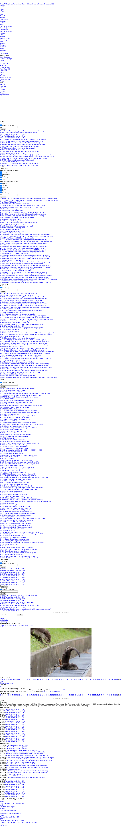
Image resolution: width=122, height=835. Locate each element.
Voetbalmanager (5, 57)
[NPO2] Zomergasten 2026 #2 (12, 429)
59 (111, 679)
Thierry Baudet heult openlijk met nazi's (14, 539)
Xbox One (3, 65)
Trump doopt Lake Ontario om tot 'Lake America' (17, 148)
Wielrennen (3, 50)
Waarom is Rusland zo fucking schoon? (14, 417)
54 (101, 679)
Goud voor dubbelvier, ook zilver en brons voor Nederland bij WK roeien (24, 255)
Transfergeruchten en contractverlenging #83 (16, 520)
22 (40, 679)
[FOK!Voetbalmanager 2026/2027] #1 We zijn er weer (19, 464)
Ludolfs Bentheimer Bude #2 (11, 452)
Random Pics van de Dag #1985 (14, 738)
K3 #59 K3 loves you (9, 544)
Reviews (35, 4)
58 (109, 679)
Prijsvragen (3, 88)
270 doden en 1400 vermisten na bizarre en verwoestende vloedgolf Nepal (24, 158)
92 (1, 686)
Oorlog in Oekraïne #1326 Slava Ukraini (15, 392)
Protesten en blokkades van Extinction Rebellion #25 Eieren (21, 405)
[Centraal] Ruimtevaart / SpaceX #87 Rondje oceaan (18, 498)
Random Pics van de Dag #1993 (12, 582)
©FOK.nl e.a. (4, 825)
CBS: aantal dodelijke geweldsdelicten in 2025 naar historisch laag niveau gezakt (27, 156)
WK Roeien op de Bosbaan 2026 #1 (13, 494)
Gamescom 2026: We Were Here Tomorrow (15, 270)
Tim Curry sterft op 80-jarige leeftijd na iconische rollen (19, 163)
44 (82, 679)
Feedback (3, 93)
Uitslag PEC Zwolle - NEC (10, 219)
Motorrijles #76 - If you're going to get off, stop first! (18, 549)
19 (35, 679)
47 (88, 679)
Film (1, 35)
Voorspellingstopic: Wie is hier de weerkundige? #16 (18, 422)
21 (39, 679)
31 (58, 679)
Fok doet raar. (7, 503)
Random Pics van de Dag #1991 (14, 726)
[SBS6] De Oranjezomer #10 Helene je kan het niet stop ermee (21, 542)
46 (86, 679)
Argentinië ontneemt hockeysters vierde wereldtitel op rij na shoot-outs (23, 246)
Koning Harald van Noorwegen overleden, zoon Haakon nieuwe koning (24, 363)
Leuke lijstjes (4, 620)
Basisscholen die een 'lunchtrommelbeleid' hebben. (17, 556)
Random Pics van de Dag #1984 (14, 740)
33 (61, 679)
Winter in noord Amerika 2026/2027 (13, 522)
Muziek (2, 33)
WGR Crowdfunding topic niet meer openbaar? (16, 547)
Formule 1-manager (6, 59)
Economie (3, 21)
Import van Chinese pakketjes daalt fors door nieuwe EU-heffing (22, 216)
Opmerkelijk (4, 28)
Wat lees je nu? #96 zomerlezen (12, 440)
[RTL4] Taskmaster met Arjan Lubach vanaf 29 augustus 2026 (21, 534)
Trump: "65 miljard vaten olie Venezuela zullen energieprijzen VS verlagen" (25, 267)
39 (73, 679)
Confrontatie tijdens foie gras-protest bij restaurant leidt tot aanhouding (23, 239)
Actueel (2, 16)
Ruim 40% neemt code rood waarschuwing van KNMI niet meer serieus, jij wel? (27, 333)
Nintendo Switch (5, 67)
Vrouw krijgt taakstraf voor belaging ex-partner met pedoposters (21, 263)
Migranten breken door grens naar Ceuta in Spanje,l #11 (19, 462)
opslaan (3, 129)
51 (96, 679)
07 (12, 679)
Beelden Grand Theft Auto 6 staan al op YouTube (17, 375)
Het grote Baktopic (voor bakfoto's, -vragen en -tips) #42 (19, 443)
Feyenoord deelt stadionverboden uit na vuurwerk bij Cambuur (21, 357)
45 (84, 679)
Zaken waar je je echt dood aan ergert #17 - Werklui (18, 428)
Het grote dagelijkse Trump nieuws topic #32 (16, 486)
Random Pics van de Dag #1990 (14, 728)
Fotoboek (3, 86)
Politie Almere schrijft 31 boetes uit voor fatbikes (17, 238)
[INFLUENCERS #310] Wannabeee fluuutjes (16, 400)
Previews (41, 4)
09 (16, 679)
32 (60, 679)
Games (2, 60)
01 (1, 679)
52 (98, 679)
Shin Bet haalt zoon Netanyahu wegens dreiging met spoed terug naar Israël (25, 234)
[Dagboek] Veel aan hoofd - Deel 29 (14, 448)
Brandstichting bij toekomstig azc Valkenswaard (17, 160)
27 (50, 679)
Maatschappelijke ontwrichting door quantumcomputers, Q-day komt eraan (25, 393)
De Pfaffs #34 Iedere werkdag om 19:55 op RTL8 (18, 416)
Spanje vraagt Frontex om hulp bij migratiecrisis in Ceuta (19, 321)
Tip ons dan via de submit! (57, 690)
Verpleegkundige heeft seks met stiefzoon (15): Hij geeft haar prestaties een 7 (25, 155)
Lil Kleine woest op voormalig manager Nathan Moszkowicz (21, 558)
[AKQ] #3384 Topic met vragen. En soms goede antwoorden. (21, 487)
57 (107, 679)
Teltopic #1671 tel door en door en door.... (15, 441)
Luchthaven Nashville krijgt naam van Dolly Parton (17, 269)
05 (8, 679)
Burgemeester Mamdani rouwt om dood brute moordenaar (20, 146)
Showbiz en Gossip (6, 26)
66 (2, 681)
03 (4, 679)
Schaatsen (3, 52)
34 (63, 679)
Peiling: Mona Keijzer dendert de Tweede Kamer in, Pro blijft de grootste (24, 258)
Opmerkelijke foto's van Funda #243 (13, 431)
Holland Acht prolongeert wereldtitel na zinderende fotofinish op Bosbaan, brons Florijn (28, 198)
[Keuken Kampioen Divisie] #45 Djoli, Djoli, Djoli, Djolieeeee (21, 424)
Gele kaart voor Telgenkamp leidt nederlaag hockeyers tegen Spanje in (23, 272)
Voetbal (2, 43)
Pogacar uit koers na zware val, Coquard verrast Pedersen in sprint (22, 248)
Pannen (4, 546)
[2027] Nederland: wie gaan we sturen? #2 (15, 525)
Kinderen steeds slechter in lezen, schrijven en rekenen (19, 397)
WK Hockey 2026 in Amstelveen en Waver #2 (17, 457)
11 (19, 679)
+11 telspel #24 (7, 438)
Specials (46, 4)
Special (4, 189)
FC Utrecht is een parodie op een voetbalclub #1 (17, 474)
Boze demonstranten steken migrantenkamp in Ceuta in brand (21, 310)
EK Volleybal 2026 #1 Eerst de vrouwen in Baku (17, 513)
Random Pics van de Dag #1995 (12, 162)
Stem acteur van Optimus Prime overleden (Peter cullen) (19, 489)
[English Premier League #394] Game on (15, 419)
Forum (2, 4)
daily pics (3, 683)
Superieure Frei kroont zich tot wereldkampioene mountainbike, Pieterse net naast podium (29, 200)
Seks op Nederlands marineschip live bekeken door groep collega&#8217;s (25, 501)
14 (25, 679)
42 (79, 679)
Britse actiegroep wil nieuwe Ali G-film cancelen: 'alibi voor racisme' (23, 214)
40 (75, 679)
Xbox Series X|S (5, 69)
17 (31, 679)
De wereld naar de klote (9, 229)
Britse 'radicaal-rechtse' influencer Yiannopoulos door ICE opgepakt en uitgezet (26, 236)
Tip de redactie (4, 94)
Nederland (3, 17)
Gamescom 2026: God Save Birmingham (14, 204)
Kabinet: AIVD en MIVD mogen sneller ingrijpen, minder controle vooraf (25, 265)
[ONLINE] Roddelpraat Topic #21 (13, 537)
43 (80, 679)
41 (77, 679)
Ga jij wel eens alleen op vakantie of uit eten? (16, 523)
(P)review (5, 187)
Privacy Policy (20, 822)
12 (21, 679)
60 (113, 679)
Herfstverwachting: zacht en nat (11, 210)
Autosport (3, 47)
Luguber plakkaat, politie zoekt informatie (15, 541)
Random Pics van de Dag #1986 (14, 736)
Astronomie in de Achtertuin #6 (12, 554)
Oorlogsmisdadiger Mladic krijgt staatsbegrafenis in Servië (20, 372)
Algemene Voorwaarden (7, 822)
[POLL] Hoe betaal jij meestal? (12, 465)
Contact (2, 89)
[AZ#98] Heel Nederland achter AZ (13, 529)
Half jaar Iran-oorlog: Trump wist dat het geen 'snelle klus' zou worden (23, 243)
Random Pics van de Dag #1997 (12, 150)
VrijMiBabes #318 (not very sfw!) (12, 581)
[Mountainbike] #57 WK (10, 404)
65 (1, 681)
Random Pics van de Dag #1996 (12, 153)
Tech (1, 24)
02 (2, 679)
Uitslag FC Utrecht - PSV (10, 202)
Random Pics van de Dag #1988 (14, 731)
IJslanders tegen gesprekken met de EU (14, 407)
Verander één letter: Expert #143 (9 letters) (15, 508)
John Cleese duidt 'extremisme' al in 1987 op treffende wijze (20, 143)
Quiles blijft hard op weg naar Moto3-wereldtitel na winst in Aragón (22, 131)
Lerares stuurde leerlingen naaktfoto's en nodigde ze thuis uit (20, 151)
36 (67, 679)
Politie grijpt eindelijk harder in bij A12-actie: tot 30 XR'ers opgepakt (23, 139)
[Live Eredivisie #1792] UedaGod (13, 390)
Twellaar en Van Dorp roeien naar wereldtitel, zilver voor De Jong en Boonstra (26, 274)
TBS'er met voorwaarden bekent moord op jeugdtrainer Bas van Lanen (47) (25, 282)
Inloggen (2, 5)
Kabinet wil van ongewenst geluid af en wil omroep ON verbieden (22, 144)
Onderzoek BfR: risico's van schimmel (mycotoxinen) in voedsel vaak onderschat (27, 257)
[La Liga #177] (7, 398)
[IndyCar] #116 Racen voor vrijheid (13, 517)
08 (14, 679)
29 (54, 679)
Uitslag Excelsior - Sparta (10, 245)
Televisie (2, 36)
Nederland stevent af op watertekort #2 (14, 469)
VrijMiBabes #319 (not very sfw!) (12, 136)
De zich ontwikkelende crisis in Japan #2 (15, 482)
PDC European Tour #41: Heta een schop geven (17, 467)
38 (71, 679)
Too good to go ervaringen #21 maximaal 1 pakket (18, 553)
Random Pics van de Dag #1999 (12, 134)
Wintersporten (4, 53)
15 (27, 679)
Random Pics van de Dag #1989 (14, 729)
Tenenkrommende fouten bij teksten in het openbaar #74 (19, 412)
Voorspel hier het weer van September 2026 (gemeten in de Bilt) (21, 499)
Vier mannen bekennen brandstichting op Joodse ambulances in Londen (24, 277)
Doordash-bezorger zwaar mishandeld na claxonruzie (18, 132)
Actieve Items (17, 4)
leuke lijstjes (9, 683)
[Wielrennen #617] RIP (10, 414)
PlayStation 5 (4, 71)
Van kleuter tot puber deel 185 (12, 453)
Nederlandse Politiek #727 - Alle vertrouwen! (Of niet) (19, 532)
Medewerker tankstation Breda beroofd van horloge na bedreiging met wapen (26, 262)
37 (69, 679)
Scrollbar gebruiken (8, 125)
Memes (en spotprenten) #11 (11, 535)
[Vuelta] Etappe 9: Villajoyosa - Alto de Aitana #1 (18, 388)
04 (6, 679)
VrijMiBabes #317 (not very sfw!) (14, 735)
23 (42, 679)
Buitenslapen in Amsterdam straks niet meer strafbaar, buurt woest (22, 518)
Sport (1, 41)
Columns (29, 4)
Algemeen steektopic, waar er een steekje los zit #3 (18, 476)
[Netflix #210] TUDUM (10, 470)
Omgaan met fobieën (9, 421)
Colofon (2, 91)
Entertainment (4, 29)
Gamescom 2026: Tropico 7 (10, 221)
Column (4, 185)
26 (48, 679)
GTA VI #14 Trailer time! (10, 409)
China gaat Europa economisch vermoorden (15, 515)
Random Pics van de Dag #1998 (12, 138)
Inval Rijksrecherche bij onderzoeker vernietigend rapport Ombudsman (24, 477)
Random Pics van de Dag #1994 (12, 579)
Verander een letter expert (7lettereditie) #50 (16, 511)
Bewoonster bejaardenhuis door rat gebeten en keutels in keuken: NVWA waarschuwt (28, 279)
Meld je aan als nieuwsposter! (51, 691)
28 (52, 679)
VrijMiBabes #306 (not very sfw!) (12, 369)
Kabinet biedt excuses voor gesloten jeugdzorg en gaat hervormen (22, 141)
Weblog (6, 4)
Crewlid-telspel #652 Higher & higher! (14, 445)
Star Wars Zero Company (9, 209)
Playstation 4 (4, 64)
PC (1, 62)
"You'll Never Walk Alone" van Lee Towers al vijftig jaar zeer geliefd (23, 212)
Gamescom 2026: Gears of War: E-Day (14, 253)
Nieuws (24, 4)
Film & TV (3, 72)
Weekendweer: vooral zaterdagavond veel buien (16, 281)
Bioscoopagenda (5, 40)
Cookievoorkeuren (31, 822)
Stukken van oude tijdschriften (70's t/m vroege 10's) (18, 455)
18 (33, 679)
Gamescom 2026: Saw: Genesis (11, 260)
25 (46, 679)
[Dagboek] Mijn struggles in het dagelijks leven (16, 460)
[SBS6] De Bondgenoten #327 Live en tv (15, 481)
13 (23, 679)
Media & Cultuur (5, 38)
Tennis (2, 48)
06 (10, 679)
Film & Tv (5, 178)
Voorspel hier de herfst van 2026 (12, 496)
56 (105, 679)
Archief (51, 4)
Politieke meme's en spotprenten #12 (14, 484)
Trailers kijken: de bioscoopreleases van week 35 (17, 226)
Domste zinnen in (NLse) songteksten (14, 493)
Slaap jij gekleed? (8, 458)
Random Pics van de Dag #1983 (14, 741)
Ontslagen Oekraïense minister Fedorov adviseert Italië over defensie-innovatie (26, 275)
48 (90, 679)
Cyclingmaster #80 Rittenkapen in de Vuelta (16, 402)
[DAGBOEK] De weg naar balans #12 (14, 446)
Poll (3, 191)
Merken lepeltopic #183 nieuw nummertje (15, 434)
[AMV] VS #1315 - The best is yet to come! (16, 527)
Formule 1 (3, 45)
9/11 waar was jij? (8, 505)
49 (92, 679)
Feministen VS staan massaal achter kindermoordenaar (19, 165)
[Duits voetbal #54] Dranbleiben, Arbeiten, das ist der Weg (20, 410)
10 (18, 679)
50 (94, 679)
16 (29, 679)
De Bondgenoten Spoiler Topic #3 (13, 472)
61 (115, 679)
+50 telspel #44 (7, 530)
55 (103, 679)
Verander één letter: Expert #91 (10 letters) (15, 506)
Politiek (2, 23)
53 (100, 679)
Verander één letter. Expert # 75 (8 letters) (15, 510)
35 (65, 679)
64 (121, 679)
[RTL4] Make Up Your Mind (11, 491)
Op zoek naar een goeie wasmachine (13, 551)
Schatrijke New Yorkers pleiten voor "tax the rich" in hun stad (21, 207)
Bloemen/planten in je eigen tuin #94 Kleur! (16, 479)
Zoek (11, 4)
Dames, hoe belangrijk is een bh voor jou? (15, 426)
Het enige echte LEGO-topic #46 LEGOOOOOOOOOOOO (21, 450)
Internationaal (4, 19)
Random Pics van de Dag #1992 (12, 584)
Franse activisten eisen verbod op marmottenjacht (17, 217)
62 (117, 679)
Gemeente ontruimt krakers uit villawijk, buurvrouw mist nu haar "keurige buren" (26, 241)
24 (44, 679)
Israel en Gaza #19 (8, 433)
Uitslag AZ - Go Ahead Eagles (11, 233)
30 (56, 679)
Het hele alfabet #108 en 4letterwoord (14, 436)
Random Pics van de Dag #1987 (14, 733)
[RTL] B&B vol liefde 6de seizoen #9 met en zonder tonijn (20, 395)
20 (37, 679)
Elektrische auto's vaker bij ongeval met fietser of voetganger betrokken (24, 348)
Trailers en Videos (5, 77)
